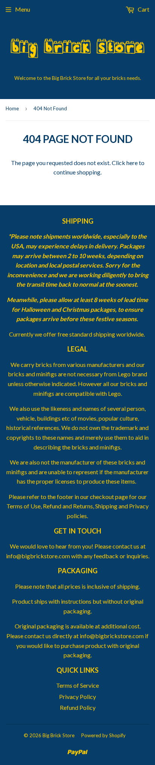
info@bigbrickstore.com (112, 635)
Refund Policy (78, 707)
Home (12, 108)
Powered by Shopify (103, 735)
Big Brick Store (58, 735)
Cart (143, 9)
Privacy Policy (77, 696)
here (132, 162)
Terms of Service (77, 685)
